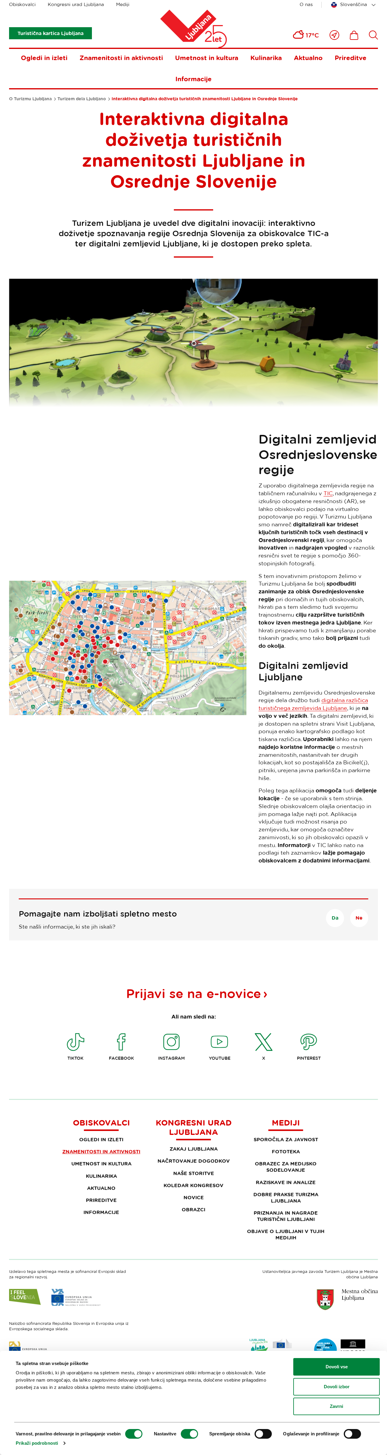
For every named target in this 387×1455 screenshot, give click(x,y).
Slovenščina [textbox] (353, 4)
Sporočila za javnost (286, 1139)
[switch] (189, 1434)
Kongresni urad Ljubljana (76, 4)
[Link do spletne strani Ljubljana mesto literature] (340, 1350)
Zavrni (336, 1406)
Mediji (122, 4)
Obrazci (193, 1209)
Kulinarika (266, 57)
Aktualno (308, 57)
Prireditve (350, 57)
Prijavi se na (193, 993)
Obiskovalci (22, 4)
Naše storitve (193, 1173)
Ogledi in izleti (44, 57)
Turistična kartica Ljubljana (50, 33)
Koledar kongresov (193, 1185)
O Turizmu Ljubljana (30, 98)
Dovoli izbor (337, 1386)
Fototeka (286, 1151)
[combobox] (354, 5)
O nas (306, 4)
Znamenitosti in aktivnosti (121, 57)
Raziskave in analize (286, 1182)
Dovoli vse (337, 1366)
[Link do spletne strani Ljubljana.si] (347, 1299)
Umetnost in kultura (206, 57)
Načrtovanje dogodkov (194, 1161)
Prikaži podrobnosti (37, 1443)
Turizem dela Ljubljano (81, 98)
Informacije (193, 78)
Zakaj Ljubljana (194, 1148)
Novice (194, 1197)
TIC (328, 493)
